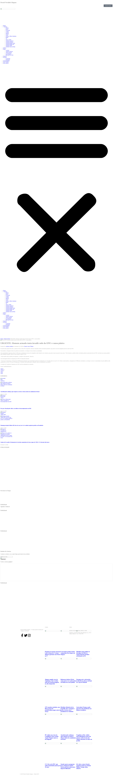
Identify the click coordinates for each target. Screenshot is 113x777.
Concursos (8, 58)
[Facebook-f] (22, 636)
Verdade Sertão (9, 45)
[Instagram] (29, 636)
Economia (8, 30)
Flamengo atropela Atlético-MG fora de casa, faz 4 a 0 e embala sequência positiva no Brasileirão (22, 425)
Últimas (31, 346)
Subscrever (3, 559)
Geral (7, 35)
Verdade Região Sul (10, 44)
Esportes (5, 56)
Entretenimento (6, 60)
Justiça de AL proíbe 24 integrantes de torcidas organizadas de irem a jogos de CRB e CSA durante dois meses (25, 442)
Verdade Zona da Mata (10, 46)
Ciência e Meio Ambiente (11, 36)
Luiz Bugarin (8, 53)
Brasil (7, 29)
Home (4, 25)
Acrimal (7, 50)
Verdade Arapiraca (9, 40)
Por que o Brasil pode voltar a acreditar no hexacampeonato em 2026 (16, 408)
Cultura (7, 31)
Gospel (7, 32)
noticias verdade (9, 346)
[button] (56, 177)
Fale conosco (6, 63)
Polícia (7, 28)
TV (6, 38)
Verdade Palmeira (9, 42)
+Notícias (5, 26)
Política (4, 48)
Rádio (7, 37)
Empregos (8, 59)
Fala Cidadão (6, 62)
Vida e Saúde (8, 39)
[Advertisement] (24, 334)
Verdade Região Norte (10, 43)
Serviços (5, 57)
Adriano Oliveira (9, 51)
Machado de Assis (9, 55)
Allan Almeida (9, 52)
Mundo (7, 33)
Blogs (4, 49)
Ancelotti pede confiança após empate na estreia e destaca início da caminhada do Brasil (20, 391)
